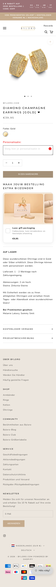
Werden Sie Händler (14, 375)
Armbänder (9, 395)
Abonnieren (13, 523)
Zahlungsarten (11, 464)
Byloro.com (11, 103)
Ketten (6, 404)
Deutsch (26, 550)
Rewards (48, 25)
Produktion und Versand (16, 479)
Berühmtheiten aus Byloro (17, 424)
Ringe (6, 400)
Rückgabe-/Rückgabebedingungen (21, 484)
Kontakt (7, 469)
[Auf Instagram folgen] (4, 535)
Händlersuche (10, 370)
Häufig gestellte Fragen (16, 380)
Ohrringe (8, 409)
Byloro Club (9, 434)
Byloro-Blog (9, 429)
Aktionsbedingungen (14, 459)
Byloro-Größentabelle (15, 439)
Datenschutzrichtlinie (14, 474)
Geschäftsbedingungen (15, 454)
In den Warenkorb (28, 174)
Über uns (8, 365)
